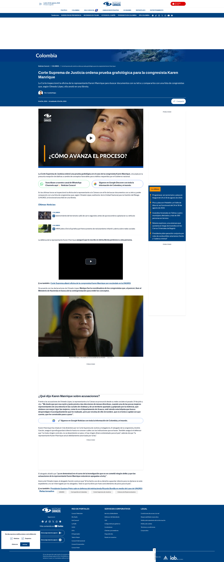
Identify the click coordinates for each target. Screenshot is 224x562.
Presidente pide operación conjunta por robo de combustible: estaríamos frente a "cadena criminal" (168, 236)
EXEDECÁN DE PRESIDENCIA (71, 15)
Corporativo (144, 530)
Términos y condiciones (148, 527)
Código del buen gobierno (112, 524)
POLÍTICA (64, 10)
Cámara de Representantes (126, 492)
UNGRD (61, 492)
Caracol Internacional (78, 541)
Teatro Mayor (76, 537)
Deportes (28, 538)
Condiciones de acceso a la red (150, 513)
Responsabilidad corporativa (149, 517)
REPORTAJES (140, 10)
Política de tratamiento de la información (153, 520)
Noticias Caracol (43, 66)
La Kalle (74, 524)
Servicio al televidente (111, 513)
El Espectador (76, 534)
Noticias (16, 538)
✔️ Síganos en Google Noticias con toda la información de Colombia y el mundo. (93, 420)
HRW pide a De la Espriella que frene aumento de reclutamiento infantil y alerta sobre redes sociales (95, 228)
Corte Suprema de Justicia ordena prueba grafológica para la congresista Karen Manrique (88, 66)
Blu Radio (75, 517)
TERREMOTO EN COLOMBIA (127, 15)
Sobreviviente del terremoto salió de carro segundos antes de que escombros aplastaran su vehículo (95, 215)
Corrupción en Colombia (79, 492)
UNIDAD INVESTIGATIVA (111, 10)
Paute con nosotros (110, 537)
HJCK (73, 527)
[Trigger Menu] (40, 4)
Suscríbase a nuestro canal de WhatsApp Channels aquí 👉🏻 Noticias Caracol (63, 183)
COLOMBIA (75, 10)
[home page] (112, 3)
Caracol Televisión (77, 513)
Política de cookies (146, 524)
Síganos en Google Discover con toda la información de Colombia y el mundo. (116, 183)
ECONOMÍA (127, 10)
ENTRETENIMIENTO (156, 10)
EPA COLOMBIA (144, 15)
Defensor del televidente (112, 517)
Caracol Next (76, 547)
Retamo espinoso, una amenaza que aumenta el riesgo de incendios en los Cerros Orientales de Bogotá (167, 225)
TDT (106, 520)
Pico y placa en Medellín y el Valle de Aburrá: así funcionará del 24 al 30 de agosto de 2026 (167, 205)
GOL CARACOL (89, 10)
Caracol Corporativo (78, 544)
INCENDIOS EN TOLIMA (91, 15)
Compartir (178, 101)
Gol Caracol (75, 520)
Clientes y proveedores (111, 530)
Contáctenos (108, 527)
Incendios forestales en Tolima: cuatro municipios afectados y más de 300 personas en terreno (167, 215)
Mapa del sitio (109, 534)
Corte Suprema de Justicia (102, 492)
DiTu (73, 530)
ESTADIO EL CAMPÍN (108, 15)
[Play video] (90, 138)
